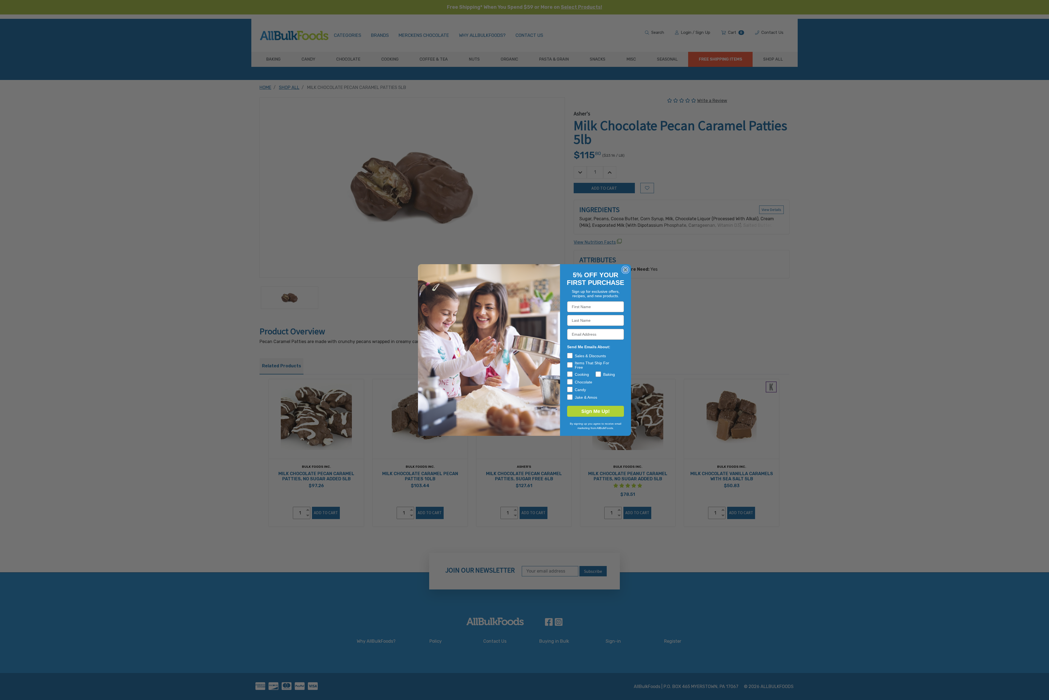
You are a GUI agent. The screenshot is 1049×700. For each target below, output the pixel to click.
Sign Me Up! (595, 411)
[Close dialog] (625, 269)
